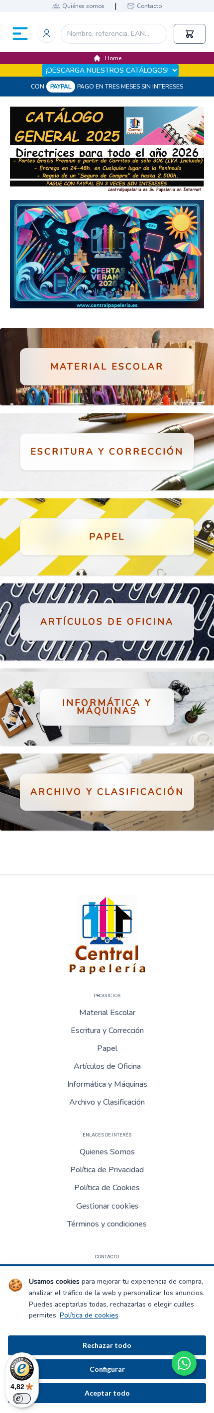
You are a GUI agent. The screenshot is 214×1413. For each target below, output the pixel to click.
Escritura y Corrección (107, 1030)
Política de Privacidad (107, 1169)
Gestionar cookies (107, 1205)
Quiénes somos (83, 6)
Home (113, 58)
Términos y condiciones (107, 1224)
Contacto (149, 6)
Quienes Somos (107, 1151)
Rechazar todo (107, 1345)
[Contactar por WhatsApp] (184, 1363)
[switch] (22, 1398)
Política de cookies (89, 1315)
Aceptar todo (107, 1393)
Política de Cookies (107, 1187)
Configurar (107, 1369)
